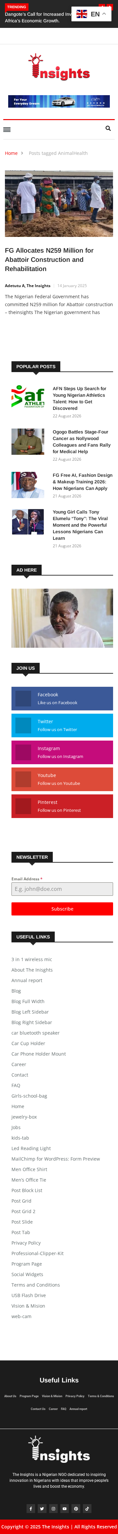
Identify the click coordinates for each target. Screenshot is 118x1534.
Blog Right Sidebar (31, 1022)
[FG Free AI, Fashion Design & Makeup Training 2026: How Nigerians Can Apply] (29, 486)
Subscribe (62, 909)
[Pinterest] (75, 1508)
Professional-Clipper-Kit (37, 1253)
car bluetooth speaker (35, 1033)
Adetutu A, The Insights (27, 285)
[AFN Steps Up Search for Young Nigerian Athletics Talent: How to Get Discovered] (29, 399)
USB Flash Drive (28, 1295)
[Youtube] (64, 1508)
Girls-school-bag (29, 1096)
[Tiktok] (87, 1508)
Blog (16, 991)
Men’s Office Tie (28, 1180)
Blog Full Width (28, 1001)
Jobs (16, 1127)
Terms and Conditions (35, 1285)
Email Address (27, 879)
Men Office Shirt (29, 1169)
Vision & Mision (28, 1306)
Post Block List (26, 1190)
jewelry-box (24, 1117)
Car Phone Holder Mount (38, 1054)
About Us (10, 1396)
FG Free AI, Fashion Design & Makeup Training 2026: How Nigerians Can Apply (82, 482)
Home (11, 153)
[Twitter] (42, 1508)
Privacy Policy (26, 1243)
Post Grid (21, 1201)
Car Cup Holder (28, 1043)
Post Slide (22, 1222)
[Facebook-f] (31, 1508)
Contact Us (38, 1409)
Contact (19, 1075)
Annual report (26, 980)
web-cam (21, 1316)
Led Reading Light (31, 1148)
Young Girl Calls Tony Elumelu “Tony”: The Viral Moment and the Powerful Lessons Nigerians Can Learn (80, 525)
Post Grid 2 (23, 1211)
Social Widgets (27, 1274)
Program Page (26, 1264)
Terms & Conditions (101, 1396)
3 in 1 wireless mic (31, 959)
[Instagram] (53, 1508)
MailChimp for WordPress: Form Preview (55, 1159)
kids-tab (20, 1138)
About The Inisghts (32, 970)
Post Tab (20, 1232)
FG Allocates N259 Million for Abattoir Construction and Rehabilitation (49, 259)
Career (18, 1064)
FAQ (15, 1085)
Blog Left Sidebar (30, 1012)
